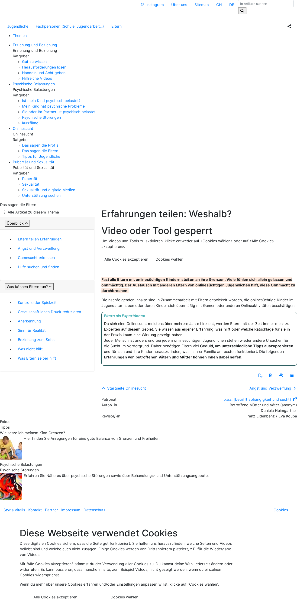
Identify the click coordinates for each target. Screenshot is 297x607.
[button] (260, 375)
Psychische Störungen (41, 117)
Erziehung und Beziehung (35, 45)
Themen (20, 35)
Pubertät (29, 178)
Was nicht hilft (30, 349)
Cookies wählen (169, 259)
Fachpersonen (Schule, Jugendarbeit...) (70, 26)
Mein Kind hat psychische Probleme (53, 106)
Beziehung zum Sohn (36, 339)
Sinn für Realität (32, 330)
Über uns (179, 4)
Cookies (281, 510)
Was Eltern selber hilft (37, 358)
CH (219, 4)
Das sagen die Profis (40, 145)
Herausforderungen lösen (44, 67)
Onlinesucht (23, 128)
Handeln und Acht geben (43, 72)
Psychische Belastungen (34, 84)
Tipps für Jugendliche (41, 156)
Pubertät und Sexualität (33, 162)
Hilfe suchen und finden (38, 267)
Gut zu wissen (34, 61)
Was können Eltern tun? (27, 286)
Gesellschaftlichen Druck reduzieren (49, 311)
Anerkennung (29, 321)
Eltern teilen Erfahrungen (39, 239)
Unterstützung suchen (41, 195)
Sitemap (201, 4)
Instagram (155, 4)
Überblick (15, 223)
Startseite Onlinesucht (126, 388)
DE (231, 4)
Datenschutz (95, 510)
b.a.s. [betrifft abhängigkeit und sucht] (257, 399)
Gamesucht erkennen (36, 257)
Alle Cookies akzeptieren (126, 259)
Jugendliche (17, 26)
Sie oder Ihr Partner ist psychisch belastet (59, 111)
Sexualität (30, 184)
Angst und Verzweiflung (39, 248)
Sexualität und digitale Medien (48, 189)
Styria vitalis (14, 510)
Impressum (70, 510)
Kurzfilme (30, 123)
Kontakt (35, 510)
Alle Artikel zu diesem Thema (33, 212)
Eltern (116, 26)
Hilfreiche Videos (37, 78)
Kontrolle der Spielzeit (37, 302)
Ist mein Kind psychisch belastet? (51, 100)
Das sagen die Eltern (40, 150)
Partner (51, 510)
